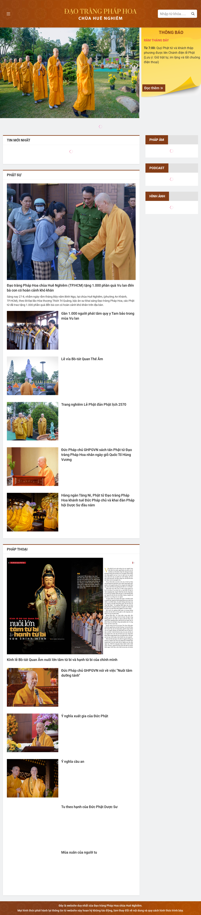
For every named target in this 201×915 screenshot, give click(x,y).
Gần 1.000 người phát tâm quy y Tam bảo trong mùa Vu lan (97, 315)
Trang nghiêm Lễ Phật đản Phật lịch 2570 (93, 404)
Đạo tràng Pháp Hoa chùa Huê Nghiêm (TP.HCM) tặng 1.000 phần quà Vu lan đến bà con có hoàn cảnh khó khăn (70, 287)
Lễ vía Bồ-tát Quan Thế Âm (82, 359)
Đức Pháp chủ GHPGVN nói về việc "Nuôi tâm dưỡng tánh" (96, 672)
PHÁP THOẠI (17, 549)
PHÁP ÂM (156, 140)
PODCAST (156, 168)
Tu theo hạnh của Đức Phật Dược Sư (89, 807)
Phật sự (14, 175)
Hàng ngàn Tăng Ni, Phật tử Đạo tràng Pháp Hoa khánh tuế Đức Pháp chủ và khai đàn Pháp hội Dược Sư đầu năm (97, 500)
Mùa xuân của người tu (79, 852)
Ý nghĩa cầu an (72, 761)
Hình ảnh (157, 196)
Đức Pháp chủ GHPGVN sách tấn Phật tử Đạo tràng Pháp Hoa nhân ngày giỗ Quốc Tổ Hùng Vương (96, 455)
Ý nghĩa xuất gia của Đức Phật (84, 716)
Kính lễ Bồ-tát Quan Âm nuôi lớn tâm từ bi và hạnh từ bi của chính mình (62, 660)
